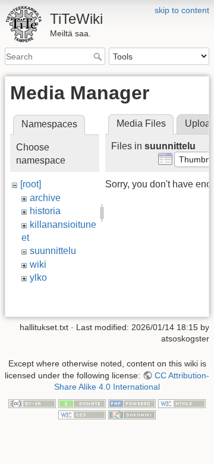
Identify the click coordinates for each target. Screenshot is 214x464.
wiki (38, 264)
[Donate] (82, 402)
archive (45, 198)
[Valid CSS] (82, 414)
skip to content (182, 10)
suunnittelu (53, 251)
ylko (38, 277)
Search (99, 56)
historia (45, 211)
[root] (30, 184)
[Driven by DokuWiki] (132, 414)
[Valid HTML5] (182, 402)
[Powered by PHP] (132, 402)
